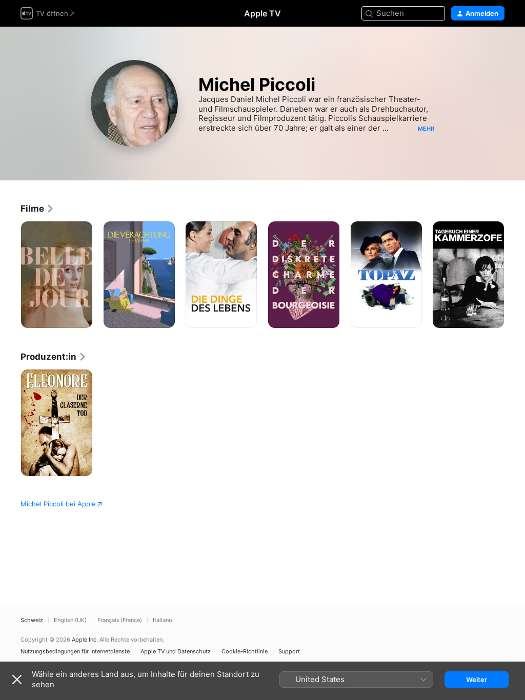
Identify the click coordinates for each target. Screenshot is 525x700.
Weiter (476, 679)
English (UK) (70, 620)
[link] (37, 208)
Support (289, 651)
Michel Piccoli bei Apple (58, 504)
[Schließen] (17, 679)
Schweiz (32, 620)
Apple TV (262, 13)
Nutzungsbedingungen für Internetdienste (75, 651)
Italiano (162, 620)
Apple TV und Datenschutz (175, 651)
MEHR (426, 128)
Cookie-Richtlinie (244, 651)
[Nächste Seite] (515, 274)
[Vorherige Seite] (10, 274)
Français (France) (119, 620)
